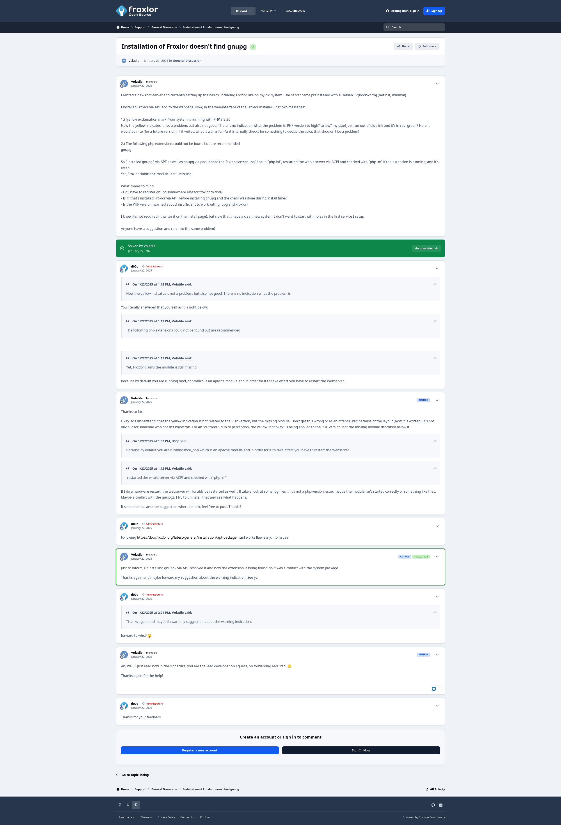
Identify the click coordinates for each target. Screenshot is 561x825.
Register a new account (199, 750)
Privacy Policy (166, 817)
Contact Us (187, 817)
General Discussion (187, 60)
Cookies (205, 817)
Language (126, 817)
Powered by (424, 817)
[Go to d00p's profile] (124, 268)
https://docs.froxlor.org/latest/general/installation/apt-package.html (191, 537)
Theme (145, 817)
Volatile (134, 60)
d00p (134, 266)
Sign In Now (361, 750)
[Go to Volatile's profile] (124, 60)
